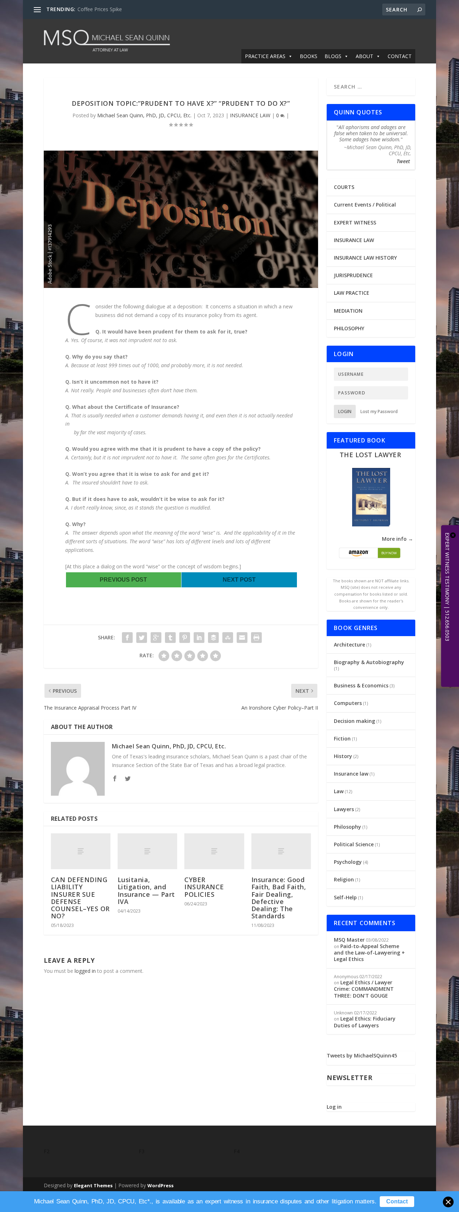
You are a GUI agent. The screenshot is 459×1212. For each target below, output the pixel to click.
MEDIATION (348, 310)
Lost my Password (379, 411)
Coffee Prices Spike (99, 9)
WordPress (160, 1185)
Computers (348, 703)
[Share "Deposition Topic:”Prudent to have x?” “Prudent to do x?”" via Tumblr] (170, 637)
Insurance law (351, 773)
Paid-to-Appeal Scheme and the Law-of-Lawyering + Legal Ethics (369, 952)
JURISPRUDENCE (353, 275)
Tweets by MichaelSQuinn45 (362, 1055)
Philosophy (347, 826)
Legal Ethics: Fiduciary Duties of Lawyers (365, 1021)
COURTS (344, 187)
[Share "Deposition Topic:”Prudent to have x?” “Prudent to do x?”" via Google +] (156, 637)
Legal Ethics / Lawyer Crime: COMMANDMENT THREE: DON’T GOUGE (364, 989)
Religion (344, 879)
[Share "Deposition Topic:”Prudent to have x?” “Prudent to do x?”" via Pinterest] (185, 637)
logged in (85, 970)
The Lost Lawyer (370, 454)
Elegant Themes (93, 1185)
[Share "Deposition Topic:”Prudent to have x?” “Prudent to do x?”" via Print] (256, 637)
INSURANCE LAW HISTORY (365, 257)
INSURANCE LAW (250, 115)
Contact (397, 1201)
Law (339, 791)
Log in (334, 1106)
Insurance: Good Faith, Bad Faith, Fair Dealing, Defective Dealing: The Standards (278, 897)
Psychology (348, 861)
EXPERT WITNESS (355, 222)
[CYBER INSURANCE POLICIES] (214, 851)
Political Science (354, 844)
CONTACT (400, 56)
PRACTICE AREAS (265, 56)
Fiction (342, 738)
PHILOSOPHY (349, 328)
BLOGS (333, 56)
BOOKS (308, 56)
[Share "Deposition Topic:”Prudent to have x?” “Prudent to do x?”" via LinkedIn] (199, 637)
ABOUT (364, 56)
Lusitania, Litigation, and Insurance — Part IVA (146, 890)
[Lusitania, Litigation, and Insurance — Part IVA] (147, 851)
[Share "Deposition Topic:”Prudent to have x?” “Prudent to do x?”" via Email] (242, 637)
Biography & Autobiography (369, 662)
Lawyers (344, 809)
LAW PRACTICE (351, 292)
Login (344, 411)
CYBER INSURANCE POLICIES (204, 886)
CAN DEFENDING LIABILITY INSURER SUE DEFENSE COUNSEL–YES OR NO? (80, 897)
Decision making (354, 721)
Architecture (349, 644)
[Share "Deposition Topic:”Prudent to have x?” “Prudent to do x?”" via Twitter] (141, 637)
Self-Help (345, 897)
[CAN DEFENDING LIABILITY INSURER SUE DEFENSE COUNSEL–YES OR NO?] (80, 851)
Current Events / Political (365, 204)
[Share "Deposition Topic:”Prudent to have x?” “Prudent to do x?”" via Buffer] (213, 637)
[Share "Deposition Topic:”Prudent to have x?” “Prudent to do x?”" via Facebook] (127, 637)
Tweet (403, 161)
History (343, 756)
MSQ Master (349, 939)
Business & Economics (361, 685)
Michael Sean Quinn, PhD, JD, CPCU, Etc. (144, 115)
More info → (397, 538)
